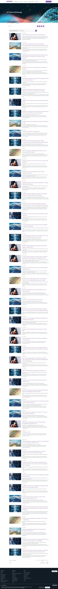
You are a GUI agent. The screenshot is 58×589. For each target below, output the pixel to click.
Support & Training (30, 1)
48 (47, 560)
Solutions (21, 1)
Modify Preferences (41, 587)
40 (37, 560)
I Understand (47, 587)
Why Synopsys (16, 1)
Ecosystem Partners (3, 578)
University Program (14, 579)
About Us (12, 23)
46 (44, 560)
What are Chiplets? (26, 574)
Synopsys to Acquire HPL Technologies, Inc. (31, 131)
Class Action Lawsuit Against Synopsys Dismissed (32, 299)
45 (43, 560)
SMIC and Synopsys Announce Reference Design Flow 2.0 (34, 370)
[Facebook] (3, 585)
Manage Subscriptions (15, 580)
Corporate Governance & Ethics (4, 580)
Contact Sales (49, 1)
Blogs (24, 580)
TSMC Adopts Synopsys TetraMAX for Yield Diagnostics (33, 34)
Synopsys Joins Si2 (26, 432)
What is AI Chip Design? (27, 573)
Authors (25, 579)
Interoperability (14, 574)
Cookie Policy (22, 587)
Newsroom (17, 23)
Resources (36, 1)
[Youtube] (4, 585)
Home (7, 23)
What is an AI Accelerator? (27, 572)
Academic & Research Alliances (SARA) (17, 573)
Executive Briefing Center (15, 578)
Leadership (2, 579)
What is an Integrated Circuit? (27, 578)
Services (13, 572)
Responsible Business (3, 574)
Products (25, 1)
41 (38, 560)
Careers (1, 573)
